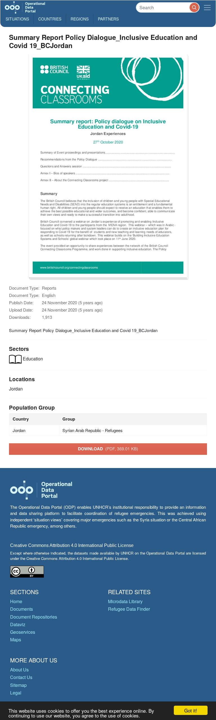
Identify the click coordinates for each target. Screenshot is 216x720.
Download (108, 449)
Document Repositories (33, 617)
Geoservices (22, 632)
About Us (19, 669)
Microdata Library (125, 601)
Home (16, 601)
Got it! (190, 710)
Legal (15, 692)
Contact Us (21, 677)
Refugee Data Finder (129, 609)
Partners (108, 19)
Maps (15, 639)
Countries (49, 19)
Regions (80, 19)
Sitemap (18, 685)
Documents (21, 609)
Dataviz (17, 624)
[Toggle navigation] (207, 7)
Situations (17, 19)
